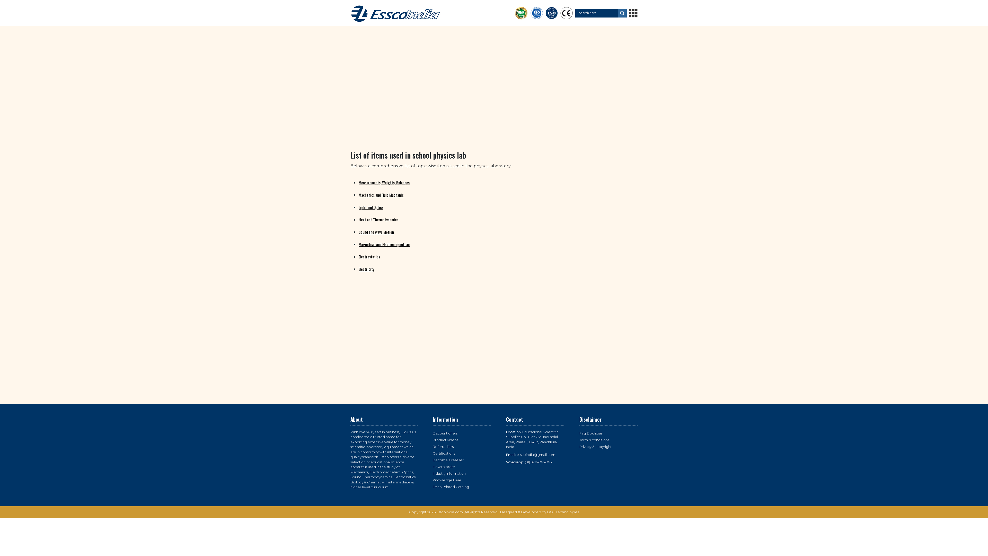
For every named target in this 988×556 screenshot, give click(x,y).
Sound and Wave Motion (376, 232)
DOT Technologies (563, 512)
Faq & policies (590, 433)
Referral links (443, 447)
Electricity (366, 269)
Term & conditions (594, 440)
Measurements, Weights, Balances (384, 182)
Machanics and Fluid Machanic (381, 195)
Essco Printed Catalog (451, 487)
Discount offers (445, 433)
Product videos (445, 440)
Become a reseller (448, 460)
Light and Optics (371, 207)
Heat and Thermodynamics (378, 219)
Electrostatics (369, 256)
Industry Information (449, 473)
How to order (444, 467)
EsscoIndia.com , (451, 512)
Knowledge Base (447, 480)
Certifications (444, 453)
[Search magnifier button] (622, 13)
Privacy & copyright (595, 447)
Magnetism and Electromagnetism (384, 244)
